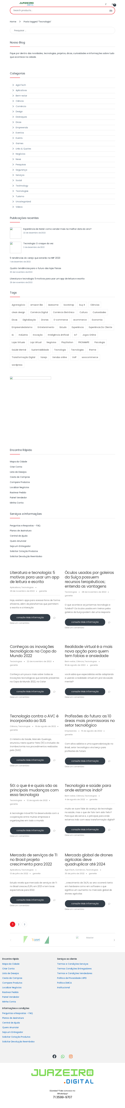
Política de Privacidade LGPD (72, 978)
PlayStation (67, 342)
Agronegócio (18, 304)
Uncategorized (23, 201)
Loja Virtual (35, 342)
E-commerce (61, 319)
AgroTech (69, 869)
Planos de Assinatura (20, 530)
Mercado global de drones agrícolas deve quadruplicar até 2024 (89, 859)
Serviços (20, 175)
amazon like (36, 304)
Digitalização (29, 319)
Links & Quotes (23, 148)
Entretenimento (46, 327)
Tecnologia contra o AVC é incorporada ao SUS (34, 718)
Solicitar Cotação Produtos (24, 551)
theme (92, 349)
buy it (82, 304)
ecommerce (80, 319)
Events (19, 138)
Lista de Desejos (18, 471)
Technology (22, 185)
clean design (18, 312)
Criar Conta (16, 466)
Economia (97, 319)
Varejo (43, 357)
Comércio (80, 869)
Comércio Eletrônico (63, 312)
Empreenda (71, 730)
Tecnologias (27, 587)
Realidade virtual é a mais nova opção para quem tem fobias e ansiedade (88, 651)
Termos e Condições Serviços (72, 963)
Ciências (94, 304)
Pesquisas (21, 164)
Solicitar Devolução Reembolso (26, 556)
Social (19, 180)
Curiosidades (99, 312)
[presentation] (114, 940)
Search (111, 10)
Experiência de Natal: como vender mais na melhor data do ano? (57, 228)
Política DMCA (64, 982)
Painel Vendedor (18, 497)
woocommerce (90, 357)
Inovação (38, 334)
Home (13, 21)
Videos (19, 206)
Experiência (78, 327)
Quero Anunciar (18, 540)
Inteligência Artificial (58, 334)
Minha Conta (16, 502)
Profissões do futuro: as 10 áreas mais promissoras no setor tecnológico (90, 720)
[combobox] (58, 10)
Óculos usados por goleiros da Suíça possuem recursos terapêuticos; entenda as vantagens (89, 579)
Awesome (53, 304)
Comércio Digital (39, 312)
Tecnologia (60, 349)
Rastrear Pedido (18, 492)
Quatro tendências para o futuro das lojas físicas (35, 268)
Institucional (63, 987)
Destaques (21, 116)
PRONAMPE (83, 342)
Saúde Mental (19, 349)
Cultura (83, 312)
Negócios (20, 153)
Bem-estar (70, 661)
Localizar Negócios (19, 487)
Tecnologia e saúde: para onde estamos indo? (88, 788)
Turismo (20, 196)
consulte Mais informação (30, 617)
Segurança (21, 169)
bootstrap (69, 304)
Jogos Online (89, 334)
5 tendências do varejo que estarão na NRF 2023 (35, 257)
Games (19, 143)
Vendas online (59, 357)
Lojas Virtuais (18, 342)
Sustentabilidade (40, 349)
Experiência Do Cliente (100, 327)
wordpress (17, 364)
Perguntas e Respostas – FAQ (25, 525)
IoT (75, 334)
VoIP (74, 357)
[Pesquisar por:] (62, 30)
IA (13, 334)
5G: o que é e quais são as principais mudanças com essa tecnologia (34, 790)
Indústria (23, 334)
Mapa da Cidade (18, 461)
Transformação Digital (23, 357)
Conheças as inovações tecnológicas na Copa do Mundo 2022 (33, 651)
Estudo (63, 327)
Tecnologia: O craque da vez (38, 243)
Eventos (20, 132)
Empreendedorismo (22, 327)
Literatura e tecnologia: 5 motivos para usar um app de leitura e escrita (34, 577)
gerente (43, 591)
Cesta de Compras (20, 477)
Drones (44, 319)
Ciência (80, 661)
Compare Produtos (20, 482)
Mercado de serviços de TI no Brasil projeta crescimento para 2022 (33, 859)
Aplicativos (15, 587)
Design (19, 111)
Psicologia (100, 342)
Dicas (18, 122)
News (18, 159)
